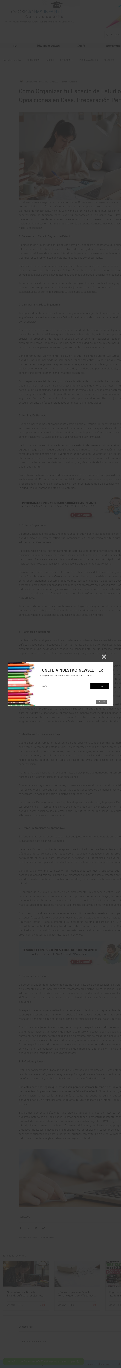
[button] (101, 702)
